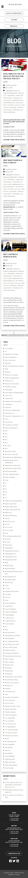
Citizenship (10, 95)
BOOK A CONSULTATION (14, 13)
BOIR (6, 369)
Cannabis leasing (10, 387)
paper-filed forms (11, 647)
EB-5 (6, 448)
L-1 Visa (7, 588)
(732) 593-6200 (16, 4)
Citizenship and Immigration (14, 393)
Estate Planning (10, 477)
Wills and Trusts (10, 762)
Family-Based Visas (11, 507)
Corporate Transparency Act (14, 416)
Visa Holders (9, 753)
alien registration (10, 357)
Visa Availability (10, 744)
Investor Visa (9, 582)
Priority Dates (9, 665)
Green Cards (7, 100)
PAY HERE (14, 19)
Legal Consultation (11, 612)
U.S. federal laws (10, 724)
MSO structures (10, 632)
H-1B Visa (8, 539)
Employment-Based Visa (12, 465)
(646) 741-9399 (15, 832)
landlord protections (12, 591)
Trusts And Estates (9, 112)
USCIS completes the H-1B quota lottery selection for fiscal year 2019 (13, 76)
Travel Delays (9, 703)
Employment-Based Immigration (11, 461)
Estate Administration (12, 474)
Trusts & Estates (10, 712)
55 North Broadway (14, 841)
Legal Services (9, 618)
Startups (7, 688)
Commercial (9, 398)
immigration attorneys (12, 551)
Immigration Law (17, 100)
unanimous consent (11, 736)
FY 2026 (7, 524)
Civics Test (8, 395)
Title (6, 694)
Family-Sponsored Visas (12, 510)
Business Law (9, 381)
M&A (6, 630)
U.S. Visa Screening (11, 733)
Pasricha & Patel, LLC (9, 207)
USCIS (7, 739)
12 (26, 335)
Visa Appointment (10, 741)
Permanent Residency (12, 653)
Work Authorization (11, 765)
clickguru (17, 874)
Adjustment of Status (12, 354)
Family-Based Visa (10, 504)
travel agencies (10, 700)
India (6, 563)
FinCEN (7, 518)
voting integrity (10, 759)
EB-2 (6, 437)
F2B (6, 492)
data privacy (9, 422)
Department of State (11, 425)
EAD (6, 431)
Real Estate (13, 107)
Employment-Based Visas (13, 468)
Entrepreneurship (11, 471)
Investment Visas (10, 580)
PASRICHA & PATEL (19, 873)
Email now (14, 26)
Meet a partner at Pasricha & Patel (14, 796)
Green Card (8, 527)
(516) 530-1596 (15, 844)
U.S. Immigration (10, 727)
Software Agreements (12, 683)
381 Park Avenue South (14, 828)
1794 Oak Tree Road (14, 815)
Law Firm (10, 105)
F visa (6, 480)
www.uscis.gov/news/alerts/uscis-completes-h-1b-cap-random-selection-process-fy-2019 (14, 121)
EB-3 (6, 440)
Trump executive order (12, 706)
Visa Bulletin (9, 747)
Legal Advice (9, 606)
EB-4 (6, 443)
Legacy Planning (10, 603)
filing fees (8, 512)
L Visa (6, 585)
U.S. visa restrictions (11, 730)
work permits (9, 768)
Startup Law (9, 685)
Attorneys (16, 91)
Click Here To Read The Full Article (14, 139)
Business (7, 372)
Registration (9, 671)
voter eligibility (10, 756)
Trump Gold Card (10, 709)
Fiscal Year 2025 (10, 521)
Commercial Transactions (13, 401)
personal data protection (13, 656)
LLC (6, 627)
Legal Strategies (10, 621)
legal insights (9, 615)
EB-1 (6, 434)
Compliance (9, 404)
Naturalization (9, 638)
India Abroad (9, 566)
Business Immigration (10, 93)
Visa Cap (7, 750)
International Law (9, 103)
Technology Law (17, 110)
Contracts (8, 407)
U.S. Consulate (9, 721)
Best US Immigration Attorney (14, 366)
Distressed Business (11, 428)
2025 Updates (9, 348)
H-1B (6, 533)
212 (6, 351)
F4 (5, 498)
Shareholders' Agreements (13, 677)
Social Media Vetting (11, 680)
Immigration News (11, 557)
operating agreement (12, 644)
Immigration (9, 548)
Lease (7, 600)
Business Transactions (12, 384)
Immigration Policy (11, 560)
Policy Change (9, 659)
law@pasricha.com (14, 853)
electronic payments (11, 454)
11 (24, 335)
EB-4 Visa (8, 445)
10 (22, 335)
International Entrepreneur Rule (14, 572)
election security (10, 451)
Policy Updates (9, 662)
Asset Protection (10, 360)
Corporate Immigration (12, 410)
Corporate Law (17, 98)
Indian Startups (10, 568)
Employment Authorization (13, 457)
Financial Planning (11, 515)
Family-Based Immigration (13, 501)
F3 (5, 495)
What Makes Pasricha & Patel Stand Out (14, 791)
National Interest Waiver (12, 635)
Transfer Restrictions (11, 697)
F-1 (6, 483)
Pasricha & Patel (10, 650)
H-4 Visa (7, 542)
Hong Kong (8, 545)
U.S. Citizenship (10, 718)
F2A (6, 489)
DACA (6, 419)
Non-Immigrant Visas (11, 641)
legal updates (9, 624)
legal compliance (10, 609)
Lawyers (17, 105)
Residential (8, 674)
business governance (11, 375)
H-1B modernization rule (13, 536)
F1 (5, 486)
